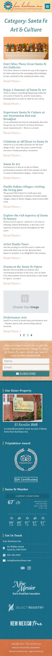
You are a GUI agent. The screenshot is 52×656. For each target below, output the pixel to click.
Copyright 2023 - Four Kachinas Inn (26, 644)
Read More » (12, 81)
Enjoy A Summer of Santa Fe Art (24, 89)
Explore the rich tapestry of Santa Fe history (25, 217)
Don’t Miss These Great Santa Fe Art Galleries (25, 65)
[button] (47, 6)
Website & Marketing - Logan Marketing (26, 651)
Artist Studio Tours (16, 244)
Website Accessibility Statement (26, 647)
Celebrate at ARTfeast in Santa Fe (25, 141)
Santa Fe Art (11, 164)
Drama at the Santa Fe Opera (22, 266)
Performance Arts (15, 317)
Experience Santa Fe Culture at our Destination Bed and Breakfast (24, 116)
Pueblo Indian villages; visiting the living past (24, 188)
